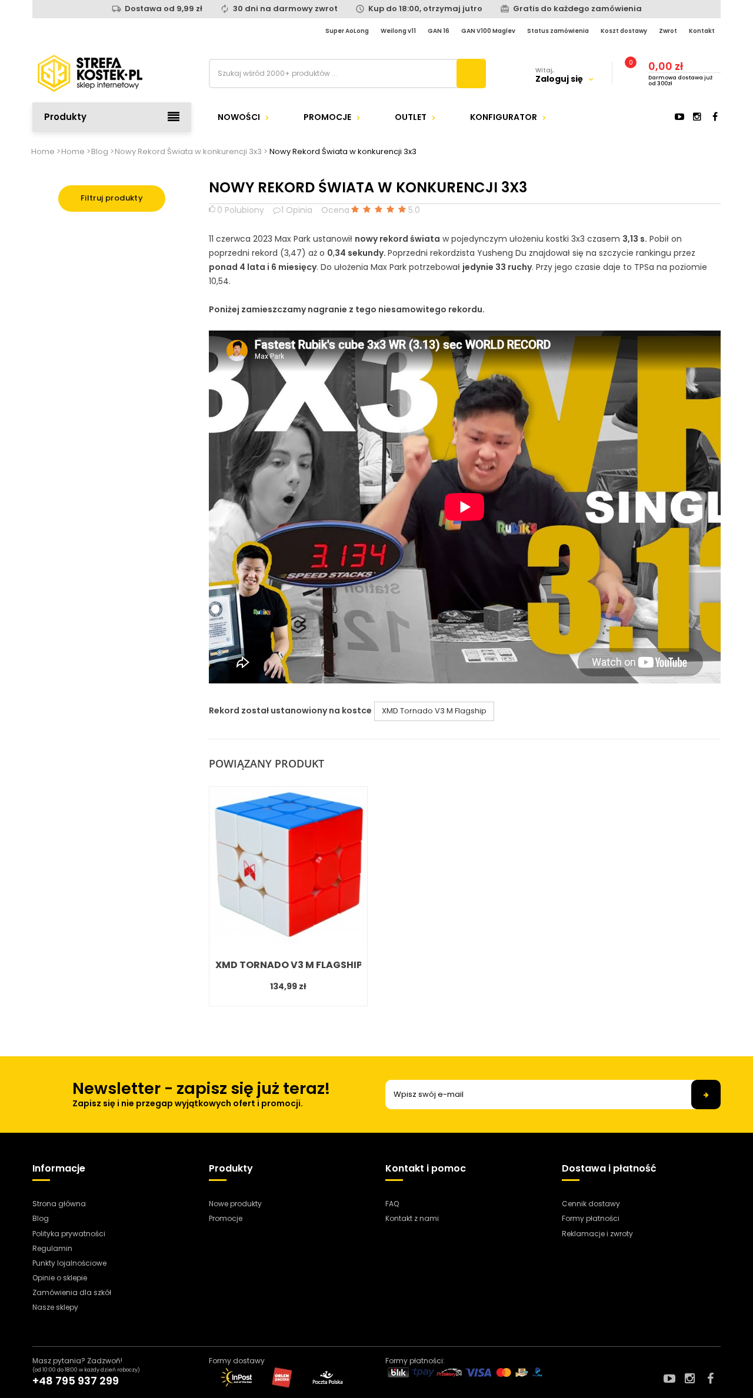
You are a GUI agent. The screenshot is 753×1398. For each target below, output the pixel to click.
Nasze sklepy (55, 1307)
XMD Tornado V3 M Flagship (434, 710)
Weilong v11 (398, 30)
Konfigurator (503, 117)
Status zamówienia (558, 30)
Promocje (327, 117)
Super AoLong (347, 30)
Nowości (239, 117)
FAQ (392, 1204)
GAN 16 (438, 30)
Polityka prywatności (68, 1234)
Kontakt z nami (412, 1218)
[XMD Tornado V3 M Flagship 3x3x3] (288, 865)
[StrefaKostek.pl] (111, 73)
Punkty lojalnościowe (69, 1263)
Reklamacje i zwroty (597, 1234)
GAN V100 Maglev (488, 30)
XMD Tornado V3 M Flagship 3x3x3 (288, 965)
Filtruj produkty (112, 197)
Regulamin (52, 1248)
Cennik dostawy (591, 1204)
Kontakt (702, 30)
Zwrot (668, 30)
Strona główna (59, 1204)
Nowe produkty (235, 1204)
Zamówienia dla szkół (71, 1292)
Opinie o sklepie (59, 1278)
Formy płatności (590, 1218)
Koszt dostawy (624, 30)
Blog (40, 1218)
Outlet (411, 117)
